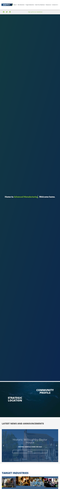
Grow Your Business (39, 4)
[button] (3, 446)
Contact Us (54, 4)
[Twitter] (7, 12)
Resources (48, 4)
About (14, 4)
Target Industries (30, 4)
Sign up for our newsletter (35, 12)
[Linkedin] (10, 12)
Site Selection (21, 4)
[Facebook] (3, 12)
